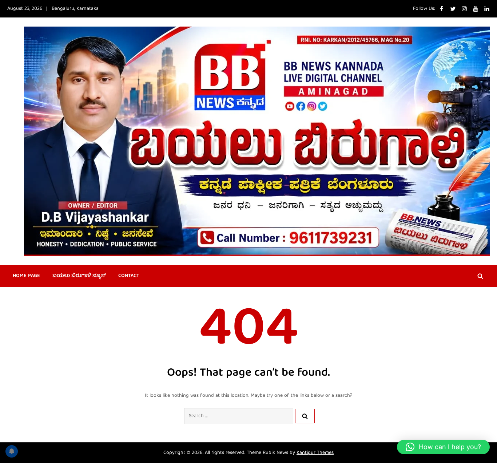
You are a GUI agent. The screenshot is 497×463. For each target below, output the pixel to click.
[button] (443, 447)
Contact (128, 276)
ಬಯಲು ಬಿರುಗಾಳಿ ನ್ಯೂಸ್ (79, 276)
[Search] (305, 416)
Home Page (26, 276)
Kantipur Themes (315, 452)
